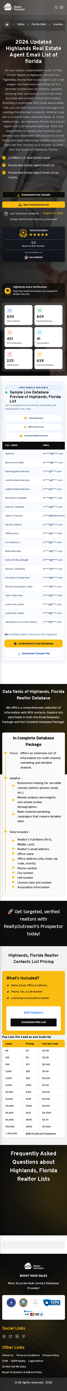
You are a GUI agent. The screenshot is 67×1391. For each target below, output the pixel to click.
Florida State (38, 24)
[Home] (7, 24)
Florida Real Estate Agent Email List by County (33, 175)
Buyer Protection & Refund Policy (22, 1372)
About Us (7, 1355)
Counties (58, 24)
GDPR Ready (18, 1361)
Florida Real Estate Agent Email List (31, 165)
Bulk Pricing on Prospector (41, 1134)
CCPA (5, 1361)
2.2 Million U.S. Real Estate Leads (29, 158)
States (20, 24)
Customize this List (33, 1022)
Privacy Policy (51, 1355)
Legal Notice (35, 1361)
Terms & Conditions (28, 1355)
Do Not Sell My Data (14, 1367)
